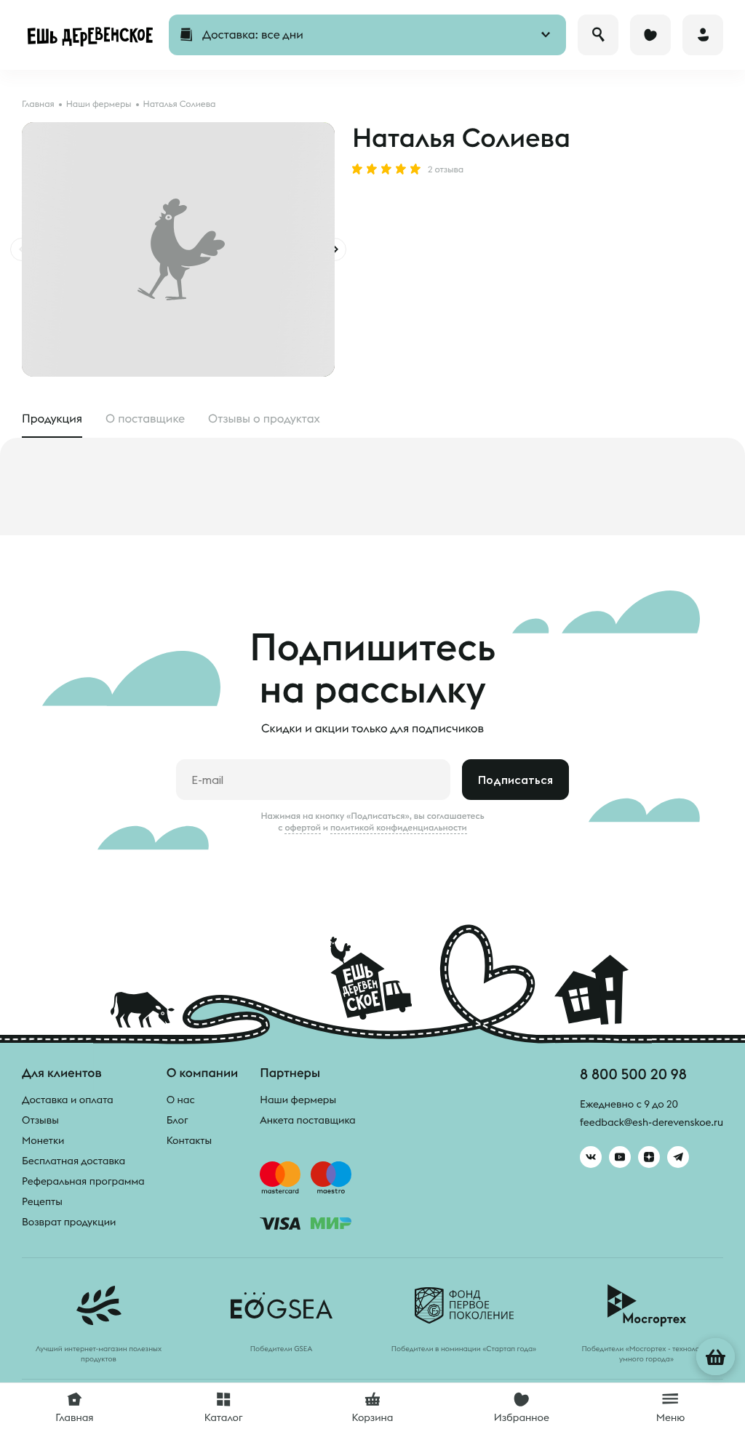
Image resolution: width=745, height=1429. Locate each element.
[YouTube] (620, 1157)
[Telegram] (678, 1157)
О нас (181, 1099)
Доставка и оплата (67, 1099)
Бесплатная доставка (73, 1160)
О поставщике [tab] (145, 418)
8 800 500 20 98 (633, 1073)
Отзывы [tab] (264, 418)
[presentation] (334, 249)
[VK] (591, 1157)
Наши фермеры (298, 1099)
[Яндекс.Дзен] (649, 1157)
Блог (177, 1120)
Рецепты (42, 1201)
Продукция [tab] (52, 418)
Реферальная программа (83, 1181)
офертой (302, 827)
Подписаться (515, 779)
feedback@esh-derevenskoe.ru (651, 1122)
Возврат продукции (69, 1222)
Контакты (189, 1140)
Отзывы (40, 1120)
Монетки (43, 1140)
